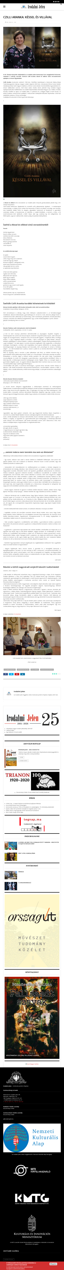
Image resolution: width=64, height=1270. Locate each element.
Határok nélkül (10, 730)
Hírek (32, 798)
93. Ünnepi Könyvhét (10, 669)
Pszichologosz (32, 836)
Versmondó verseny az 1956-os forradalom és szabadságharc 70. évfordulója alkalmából (30, 807)
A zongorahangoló (24, 882)
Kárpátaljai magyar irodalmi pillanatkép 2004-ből (19, 728)
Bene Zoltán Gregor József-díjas (14, 812)
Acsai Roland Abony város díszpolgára (16, 805)
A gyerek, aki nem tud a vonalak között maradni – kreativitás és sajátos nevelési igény (38, 843)
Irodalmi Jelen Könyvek (47, 669)
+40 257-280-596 (18, 1101)
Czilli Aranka (35, 669)
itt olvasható (14, 445)
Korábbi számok (23, 760)
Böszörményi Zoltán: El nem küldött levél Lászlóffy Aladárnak (32, 792)
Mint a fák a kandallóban (26, 853)
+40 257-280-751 (8, 1101)
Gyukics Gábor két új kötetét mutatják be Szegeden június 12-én (23, 809)
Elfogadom (53, 1264)
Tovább (21, 757)
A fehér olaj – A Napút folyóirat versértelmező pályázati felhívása (23, 803)
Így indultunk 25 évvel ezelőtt (14, 732)
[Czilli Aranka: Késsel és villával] (32, 48)
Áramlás (21, 871)
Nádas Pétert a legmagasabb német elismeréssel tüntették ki (22, 810)
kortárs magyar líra (23, 669)
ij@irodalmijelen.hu (8, 1119)
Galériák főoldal (8, 1259)
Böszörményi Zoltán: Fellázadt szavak (22, 1055)
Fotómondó (32, 866)
